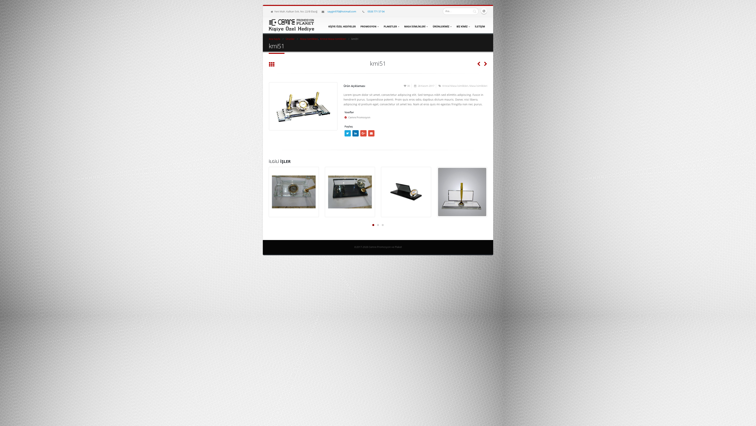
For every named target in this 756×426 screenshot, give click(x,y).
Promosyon (368, 26)
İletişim (480, 26)
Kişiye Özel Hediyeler (342, 26)
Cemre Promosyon (359, 117)
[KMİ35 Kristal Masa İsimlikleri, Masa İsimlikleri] (350, 192)
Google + (363, 133)
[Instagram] (484, 11)
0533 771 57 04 (376, 11)
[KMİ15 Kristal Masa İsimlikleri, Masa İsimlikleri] (462, 192)
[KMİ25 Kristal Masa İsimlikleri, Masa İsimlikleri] (406, 192)
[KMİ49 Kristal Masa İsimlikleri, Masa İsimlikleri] (294, 192)
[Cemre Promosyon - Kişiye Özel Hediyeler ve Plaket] (291, 25)
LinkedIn (355, 133)
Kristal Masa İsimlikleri (455, 86)
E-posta (371, 133)
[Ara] (475, 11)
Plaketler (390, 26)
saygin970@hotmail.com (341, 11)
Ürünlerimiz (441, 26)
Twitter (348, 133)
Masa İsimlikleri (414, 26)
